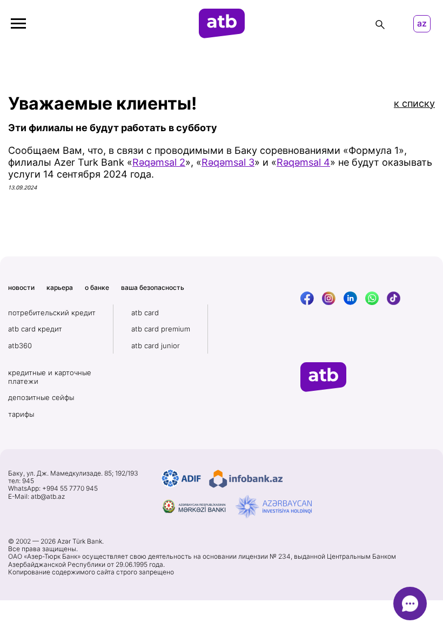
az (422, 23)
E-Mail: (36, 496)
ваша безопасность (152, 287)
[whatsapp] (372, 298)
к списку (414, 103)
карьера (59, 287)
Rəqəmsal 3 (228, 162)
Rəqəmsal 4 (303, 162)
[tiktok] (393, 298)
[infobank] (246, 479)
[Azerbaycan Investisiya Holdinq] (274, 506)
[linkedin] (350, 298)
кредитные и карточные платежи (49, 376)
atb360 (20, 345)
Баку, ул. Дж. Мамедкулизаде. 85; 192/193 (73, 473)
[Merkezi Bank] (194, 507)
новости (21, 287)
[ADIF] (181, 479)
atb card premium (160, 328)
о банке (97, 287)
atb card (145, 312)
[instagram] (328, 298)
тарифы (21, 414)
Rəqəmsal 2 (158, 162)
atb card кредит (35, 328)
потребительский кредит (52, 312)
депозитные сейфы (41, 397)
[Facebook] (307, 298)
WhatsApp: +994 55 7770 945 (53, 488)
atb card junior (155, 345)
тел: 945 (21, 481)
